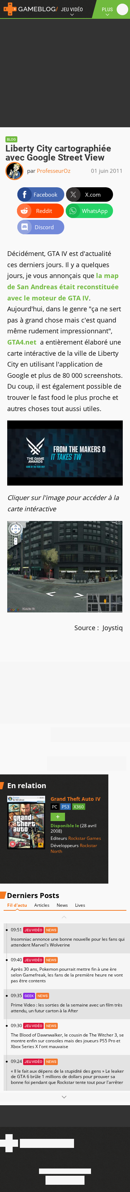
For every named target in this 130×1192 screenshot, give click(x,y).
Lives (80, 905)
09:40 (67, 970)
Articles (41, 905)
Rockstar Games (84, 838)
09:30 (67, 1036)
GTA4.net (21, 342)
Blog (11, 139)
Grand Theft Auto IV (75, 798)
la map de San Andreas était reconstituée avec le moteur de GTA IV (63, 286)
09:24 (67, 1071)
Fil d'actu (17, 905)
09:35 (66, 1003)
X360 (79, 807)
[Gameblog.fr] (29, 9)
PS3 (65, 807)
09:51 (68, 937)
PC (54, 807)
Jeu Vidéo (72, 9)
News (62, 905)
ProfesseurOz (53, 170)
